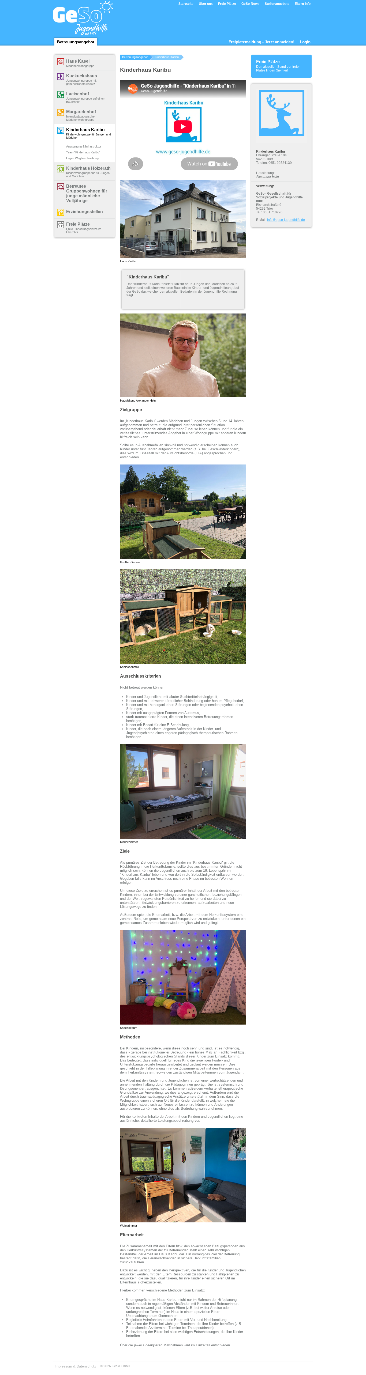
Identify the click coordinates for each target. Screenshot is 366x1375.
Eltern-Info (303, 4)
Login (305, 42)
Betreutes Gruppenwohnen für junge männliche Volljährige (86, 193)
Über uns (206, 4)
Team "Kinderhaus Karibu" (83, 152)
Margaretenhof (81, 111)
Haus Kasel (77, 61)
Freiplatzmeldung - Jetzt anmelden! (261, 42)
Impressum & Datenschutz (75, 1366)
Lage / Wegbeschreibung (82, 158)
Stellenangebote (277, 4)
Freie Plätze (227, 4)
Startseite (185, 4)
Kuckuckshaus (81, 76)
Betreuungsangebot (75, 42)
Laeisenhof (77, 94)
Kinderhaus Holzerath (88, 168)
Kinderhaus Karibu (85, 129)
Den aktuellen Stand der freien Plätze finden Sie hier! (278, 68)
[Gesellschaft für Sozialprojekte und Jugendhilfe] (83, 31)
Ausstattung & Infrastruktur (83, 146)
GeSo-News (250, 4)
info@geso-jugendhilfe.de (286, 220)
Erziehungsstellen (84, 211)
